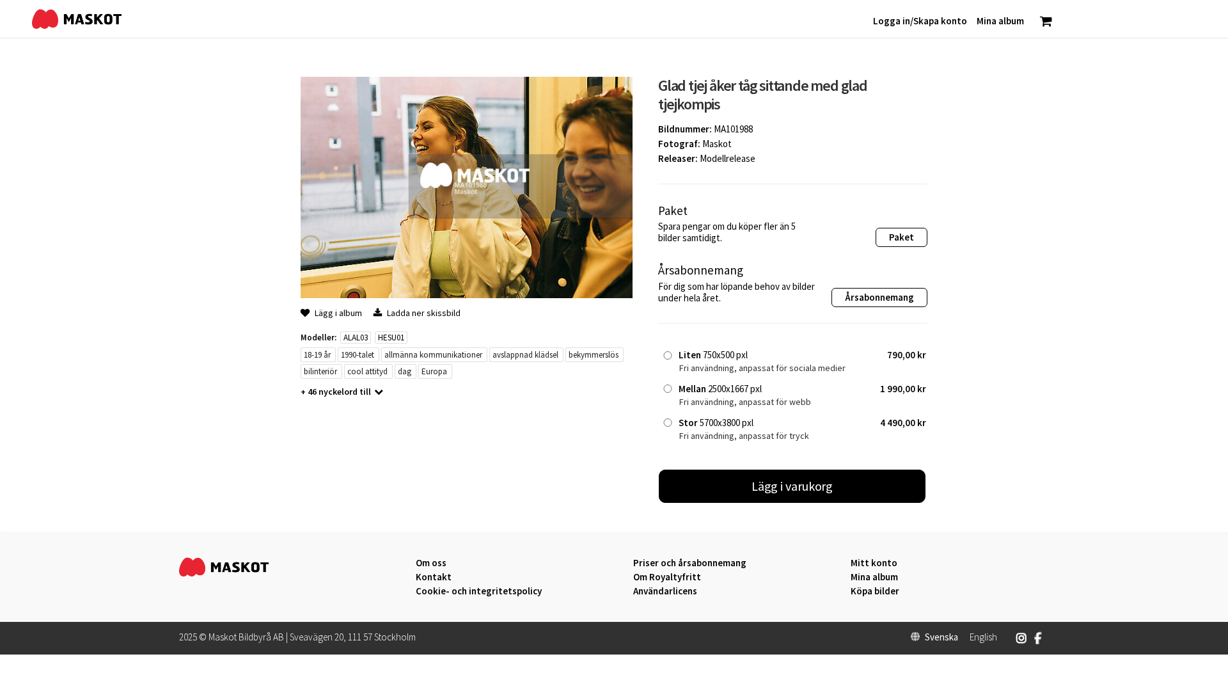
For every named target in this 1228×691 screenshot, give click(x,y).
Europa (434, 371)
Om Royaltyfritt (667, 577)
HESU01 (391, 337)
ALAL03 (355, 337)
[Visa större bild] (467, 295)
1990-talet (357, 354)
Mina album (874, 577)
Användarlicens (665, 591)
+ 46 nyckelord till (336, 391)
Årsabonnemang (879, 297)
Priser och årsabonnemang (689, 563)
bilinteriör (320, 371)
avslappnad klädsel (525, 354)
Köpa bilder (875, 591)
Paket (901, 237)
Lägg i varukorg (792, 486)
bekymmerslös (593, 354)
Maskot (717, 144)
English (983, 637)
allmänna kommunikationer (433, 354)
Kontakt (434, 577)
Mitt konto (874, 563)
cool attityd (367, 371)
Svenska (941, 637)
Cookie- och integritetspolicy (479, 591)
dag (404, 371)
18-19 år (317, 354)
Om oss (431, 563)
